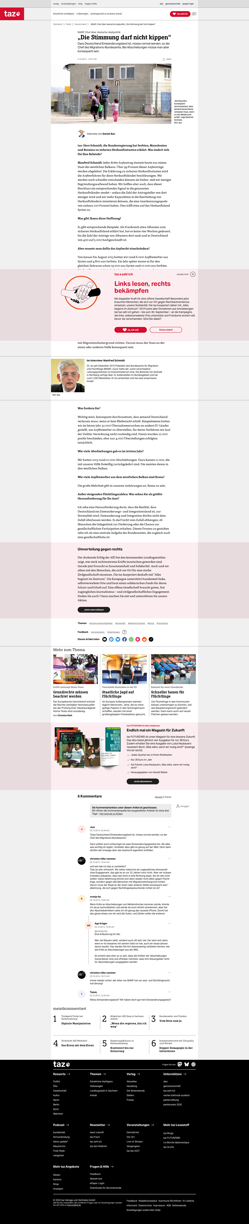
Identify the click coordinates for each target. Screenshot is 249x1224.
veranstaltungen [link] (68, 3)
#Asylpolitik (120, 623)
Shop (56, 1184)
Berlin (56, 1104)
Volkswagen (96, 1086)
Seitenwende (179, 1205)
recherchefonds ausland (176, 1095)
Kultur (56, 1095)
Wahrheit (58, 1113)
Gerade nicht (183, 274)
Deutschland (80, 24)
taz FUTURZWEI (171, 1137)
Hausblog (132, 1086)
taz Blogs (168, 1133)
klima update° (60, 1141)
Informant (132, 1205)
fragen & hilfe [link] (91, 3)
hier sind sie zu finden (111, 813)
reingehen (58, 1155)
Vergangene (133, 1146)
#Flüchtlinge (162, 623)
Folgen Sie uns (169, 1064)
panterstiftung (171, 1099)
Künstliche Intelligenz (101, 1081)
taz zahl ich (169, 1090)
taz (61, 1064)
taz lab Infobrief (98, 1146)
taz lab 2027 (133, 1150)
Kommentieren (98, 632)
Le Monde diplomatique (176, 1142)
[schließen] (193, 274)
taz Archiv (168, 1147)
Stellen (130, 1095)
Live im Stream (135, 1141)
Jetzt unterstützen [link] (94, 609)
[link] (64, 14)
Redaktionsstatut (148, 1200)
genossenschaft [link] (172, 3)
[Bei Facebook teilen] (124, 639)
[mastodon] (180, 1066)
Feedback (95, 1174)
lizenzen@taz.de (74, 1205)
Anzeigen (58, 1188)
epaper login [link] (188, 3)
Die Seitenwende (136, 1090)
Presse (130, 1099)
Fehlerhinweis (113, 632)
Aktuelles (132, 1081)
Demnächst (133, 1132)
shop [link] (80, 3)
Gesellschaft (59, 1090)
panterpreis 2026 (172, 1104)
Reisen (56, 1174)
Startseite (57, 24)
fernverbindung (61, 1137)
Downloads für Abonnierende (105, 1187)
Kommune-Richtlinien (170, 1200)
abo (165, 1081)
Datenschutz (145, 1205)
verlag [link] (56, 3)
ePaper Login (97, 1183)
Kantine (57, 1179)
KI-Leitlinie (188, 1200)
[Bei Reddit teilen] (144, 639)
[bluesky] (186, 1066)
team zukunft (97, 1132)
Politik (68, 24)
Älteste (168, 797)
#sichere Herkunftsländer (101, 623)
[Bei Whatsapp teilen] (131, 639)
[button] (194, 13)
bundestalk (59, 1132)
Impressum (159, 1205)
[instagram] (193, 1066)
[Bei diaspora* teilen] (137, 639)
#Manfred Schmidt (136, 623)
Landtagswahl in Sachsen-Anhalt (104, 1093)
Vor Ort (131, 1137)
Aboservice (96, 1178)
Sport (56, 1099)
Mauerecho (59, 1146)
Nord (56, 1109)
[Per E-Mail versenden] (104, 639)
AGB (168, 1205)
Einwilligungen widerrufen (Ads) (143, 1210)
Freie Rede (59, 1150)
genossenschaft (172, 1086)
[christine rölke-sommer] (82, 861)
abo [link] (161, 3)
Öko (55, 1086)
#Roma (151, 623)
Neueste (159, 797)
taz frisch (95, 1137)
